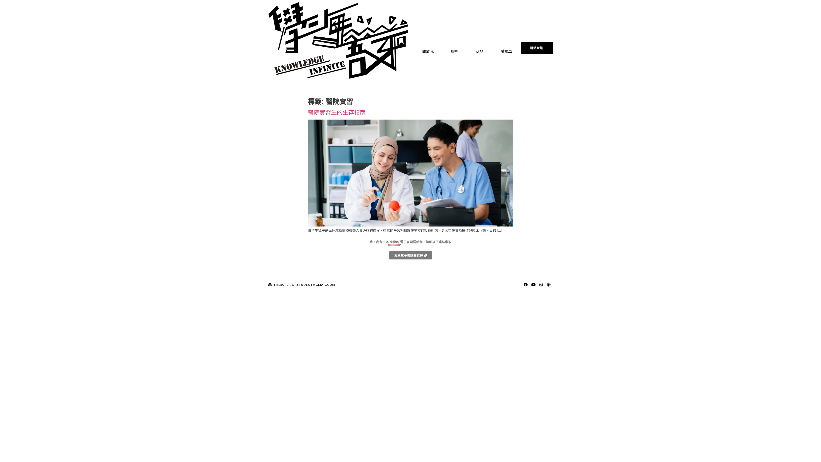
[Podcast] (549, 285)
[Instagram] (541, 285)
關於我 (428, 51)
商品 (479, 51)
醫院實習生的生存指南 (337, 112)
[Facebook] (526, 285)
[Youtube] (533, 285)
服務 (455, 51)
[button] (537, 48)
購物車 (506, 51)
